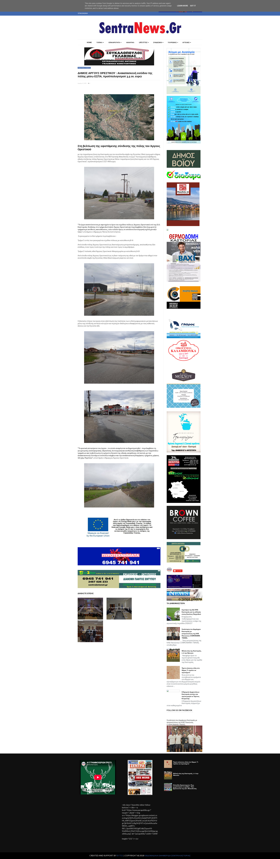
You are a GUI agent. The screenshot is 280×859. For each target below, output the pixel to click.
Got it (193, 6)
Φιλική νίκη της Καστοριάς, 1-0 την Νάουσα (191, 652)
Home (89, 42)
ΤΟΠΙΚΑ (99, 42)
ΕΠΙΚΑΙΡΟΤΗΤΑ (114, 42)
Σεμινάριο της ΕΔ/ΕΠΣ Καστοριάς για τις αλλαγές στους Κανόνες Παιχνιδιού (191, 612)
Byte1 (120, 855)
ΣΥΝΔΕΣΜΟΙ (157, 42)
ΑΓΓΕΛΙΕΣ (186, 42)
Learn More (182, 6)
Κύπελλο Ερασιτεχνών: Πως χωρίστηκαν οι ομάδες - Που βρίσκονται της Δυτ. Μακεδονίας (185, 786)
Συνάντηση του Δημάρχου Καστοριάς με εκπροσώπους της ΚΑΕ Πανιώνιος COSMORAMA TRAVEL (191, 633)
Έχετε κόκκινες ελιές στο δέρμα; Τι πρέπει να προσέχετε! (191, 670)
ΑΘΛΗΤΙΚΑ (130, 42)
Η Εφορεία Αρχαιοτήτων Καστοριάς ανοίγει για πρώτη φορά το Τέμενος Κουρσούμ (190, 695)
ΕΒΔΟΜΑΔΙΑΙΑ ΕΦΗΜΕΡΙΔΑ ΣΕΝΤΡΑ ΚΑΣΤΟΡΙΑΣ (168, 855)
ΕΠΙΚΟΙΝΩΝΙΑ (83, 13)
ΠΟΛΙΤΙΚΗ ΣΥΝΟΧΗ (84, 67)
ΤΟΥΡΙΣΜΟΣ (172, 42)
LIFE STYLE (143, 42)
